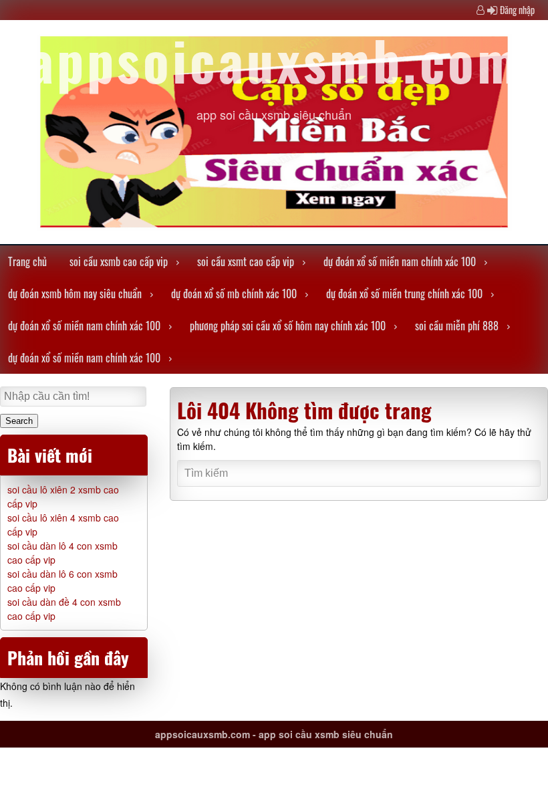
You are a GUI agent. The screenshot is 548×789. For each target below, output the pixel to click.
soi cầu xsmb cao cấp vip (119, 261)
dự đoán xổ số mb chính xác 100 (234, 294)
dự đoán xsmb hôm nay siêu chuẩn (75, 294)
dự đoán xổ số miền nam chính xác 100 (399, 261)
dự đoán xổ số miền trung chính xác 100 (404, 294)
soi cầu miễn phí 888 (457, 326)
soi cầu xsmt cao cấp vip (245, 261)
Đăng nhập (517, 10)
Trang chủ (27, 261)
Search (19, 421)
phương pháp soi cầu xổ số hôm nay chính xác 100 (288, 326)
